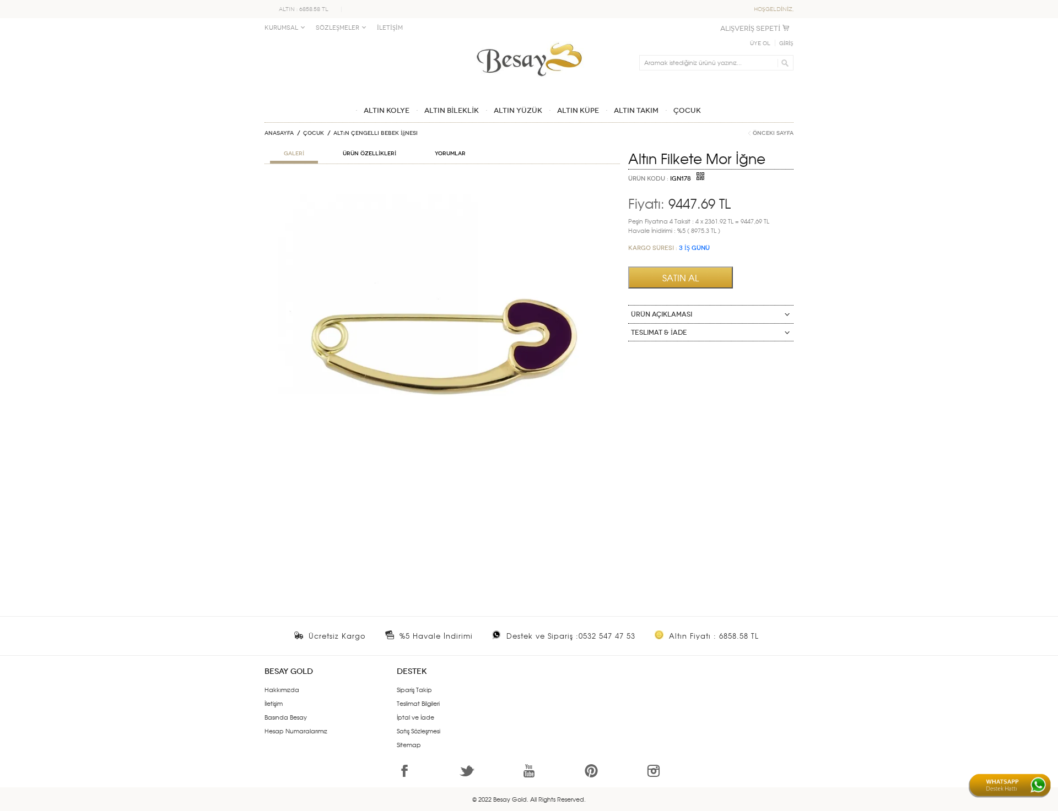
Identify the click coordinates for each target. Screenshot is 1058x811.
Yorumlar (450, 153)
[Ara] (783, 63)
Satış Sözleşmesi (418, 730)
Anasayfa (279, 133)
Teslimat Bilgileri (418, 703)
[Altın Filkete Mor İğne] (442, 185)
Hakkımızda (281, 689)
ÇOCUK (313, 133)
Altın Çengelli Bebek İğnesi (375, 133)
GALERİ (294, 153)
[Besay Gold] (529, 40)
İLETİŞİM (390, 27)
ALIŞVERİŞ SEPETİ (750, 28)
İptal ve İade (415, 716)
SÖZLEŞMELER (337, 27)
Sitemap (409, 744)
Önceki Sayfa (773, 133)
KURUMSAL (281, 27)
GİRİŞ (786, 43)
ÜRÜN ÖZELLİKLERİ (369, 153)
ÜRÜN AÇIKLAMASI (661, 314)
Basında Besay (285, 716)
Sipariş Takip (414, 689)
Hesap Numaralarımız (295, 730)
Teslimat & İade (659, 332)
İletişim (273, 703)
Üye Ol (760, 43)
